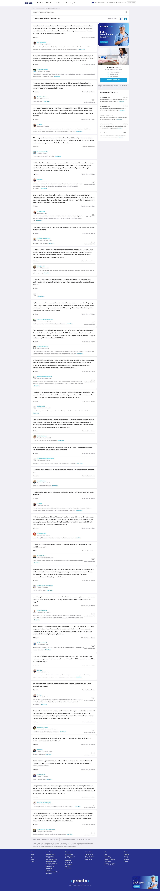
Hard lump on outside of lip (67, 839)
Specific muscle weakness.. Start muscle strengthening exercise (52, 834)
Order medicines (50, 866)
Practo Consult (69, 854)
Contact (33, 861)
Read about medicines (51, 863)
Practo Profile (68, 858)
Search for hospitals (51, 858)
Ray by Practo (68, 862)
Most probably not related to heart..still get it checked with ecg (52, 323)
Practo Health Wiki (109, 865)
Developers (107, 856)
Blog (32, 856)
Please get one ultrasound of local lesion (47, 156)
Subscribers (107, 861)
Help (105, 854)
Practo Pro (68, 868)
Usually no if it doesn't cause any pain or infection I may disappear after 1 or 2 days (57, 463)
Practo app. (116, 86)
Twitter (126, 856)
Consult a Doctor (50, 865)
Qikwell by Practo (89, 856)
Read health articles (51, 861)
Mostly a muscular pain (42, 779)
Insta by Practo (89, 854)
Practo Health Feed (70, 856)
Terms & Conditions (109, 859)
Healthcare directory (109, 863)
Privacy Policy (108, 858)
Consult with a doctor (40, 8)
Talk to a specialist (41, 101)
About (32, 854)
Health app (48, 870)
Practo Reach (68, 864)
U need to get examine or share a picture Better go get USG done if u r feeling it (56, 806)
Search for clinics (50, 856)
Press (32, 859)
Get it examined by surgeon (43, 243)
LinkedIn (126, 858)
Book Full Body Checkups (52, 872)
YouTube (126, 859)
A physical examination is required (45, 485)
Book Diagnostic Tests (51, 859)
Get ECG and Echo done (42, 590)
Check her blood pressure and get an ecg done (48, 440)
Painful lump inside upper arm (50, 839)
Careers (33, 858)
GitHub (126, 861)
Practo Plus (49, 873)
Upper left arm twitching (83, 839)
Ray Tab (67, 866)
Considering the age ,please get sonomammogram (49, 731)
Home (33, 8)
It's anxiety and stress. (42, 754)
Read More (121, 101)
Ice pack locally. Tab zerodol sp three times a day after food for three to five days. (57, 538)
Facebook (126, 854)
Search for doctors (50, 854)
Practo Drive (49, 868)
